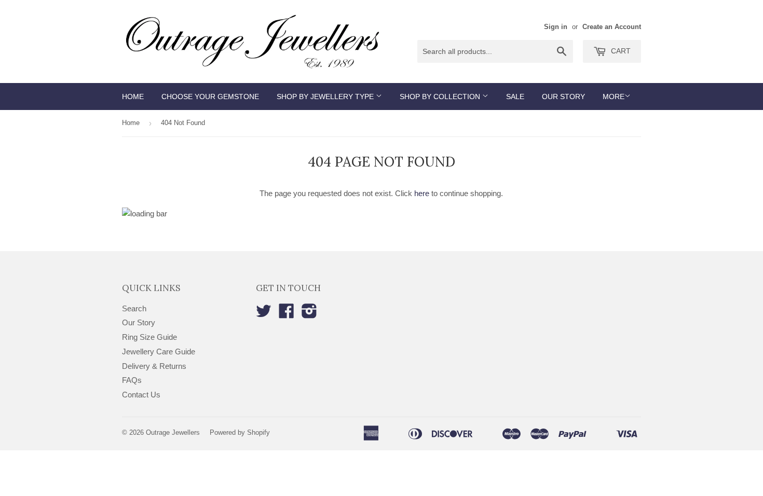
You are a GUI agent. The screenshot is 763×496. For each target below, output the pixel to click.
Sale (515, 96)
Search (134, 308)
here (421, 193)
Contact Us (141, 394)
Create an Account (611, 27)
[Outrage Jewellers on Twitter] (263, 314)
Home (133, 96)
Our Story (563, 96)
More (613, 96)
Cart (620, 51)
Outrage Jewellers (173, 432)
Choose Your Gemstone (210, 96)
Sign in (555, 27)
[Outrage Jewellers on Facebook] (286, 314)
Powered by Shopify (240, 432)
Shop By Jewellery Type (326, 96)
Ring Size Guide (149, 337)
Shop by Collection (441, 96)
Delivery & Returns (154, 366)
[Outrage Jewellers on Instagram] (309, 314)
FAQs (132, 380)
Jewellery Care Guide (158, 351)
